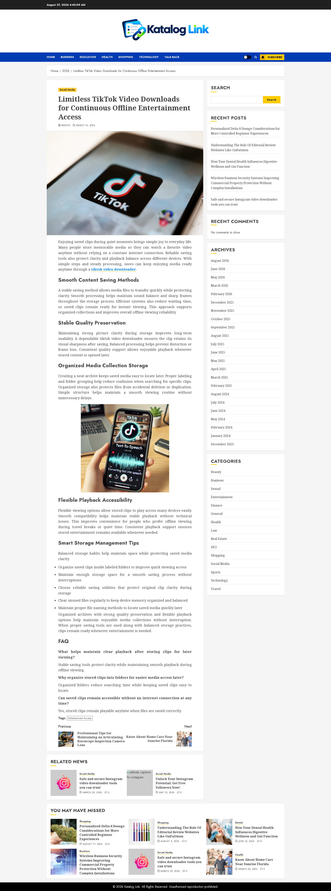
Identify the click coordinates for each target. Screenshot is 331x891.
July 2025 (217, 344)
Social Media (67, 89)
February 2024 (221, 427)
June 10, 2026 (246, 841)
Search (220, 87)
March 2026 (219, 285)
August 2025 (220, 335)
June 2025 (218, 352)
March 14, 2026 (85, 125)
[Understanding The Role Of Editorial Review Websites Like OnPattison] (142, 832)
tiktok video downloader (113, 269)
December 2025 (222, 302)
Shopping (125, 57)
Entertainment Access (79, 718)
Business (67, 57)
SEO (214, 547)
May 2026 (218, 277)
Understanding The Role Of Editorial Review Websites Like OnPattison (179, 832)
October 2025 (220, 319)
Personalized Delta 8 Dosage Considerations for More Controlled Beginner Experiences (102, 832)
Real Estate (219, 539)
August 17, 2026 (92, 844)
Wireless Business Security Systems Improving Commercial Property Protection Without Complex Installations (245, 183)
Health (107, 57)
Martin (65, 125)
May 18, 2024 (166, 792)
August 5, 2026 (170, 841)
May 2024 (218, 419)
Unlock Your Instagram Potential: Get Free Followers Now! (174, 783)
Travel (215, 589)
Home (51, 57)
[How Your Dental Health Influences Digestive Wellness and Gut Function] (219, 832)
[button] (255, 57)
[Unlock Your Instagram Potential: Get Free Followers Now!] (140, 783)
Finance (216, 505)
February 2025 (221, 385)
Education (88, 57)
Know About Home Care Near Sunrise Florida (254, 862)
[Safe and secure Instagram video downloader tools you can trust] (64, 783)
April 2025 (218, 369)
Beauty (216, 472)
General (217, 514)
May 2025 (218, 360)
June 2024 (218, 411)
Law (214, 530)
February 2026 (221, 294)
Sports (215, 572)
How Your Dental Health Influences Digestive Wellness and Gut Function (244, 164)
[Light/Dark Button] (247, 57)
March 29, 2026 (92, 792)
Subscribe (275, 57)
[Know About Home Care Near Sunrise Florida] (219, 862)
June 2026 (218, 269)
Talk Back (171, 57)
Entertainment (222, 497)
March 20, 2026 (248, 869)
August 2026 (220, 260)
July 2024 (217, 402)
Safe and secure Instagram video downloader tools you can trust (100, 783)
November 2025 (222, 310)
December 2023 (222, 444)
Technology (149, 57)
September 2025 (223, 327)
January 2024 (220, 436)
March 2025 (219, 377)
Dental (215, 488)
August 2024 (220, 394)
